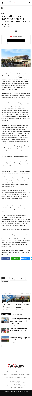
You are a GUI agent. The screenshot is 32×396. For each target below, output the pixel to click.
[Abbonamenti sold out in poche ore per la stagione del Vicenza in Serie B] (5, 339)
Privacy (25, 393)
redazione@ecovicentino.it (19, 385)
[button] (30, 3)
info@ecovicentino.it (18, 387)
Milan (3, 279)
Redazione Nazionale (8, 26)
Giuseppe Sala (22, 278)
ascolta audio (9, 40)
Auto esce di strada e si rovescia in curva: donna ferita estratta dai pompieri (22, 305)
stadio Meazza (5, 281)
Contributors (25, 391)
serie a (16, 279)
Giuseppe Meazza (13, 278)
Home (2, 11)
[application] (16, 40)
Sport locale (4, 340)
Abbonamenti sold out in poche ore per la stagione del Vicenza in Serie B (20, 338)
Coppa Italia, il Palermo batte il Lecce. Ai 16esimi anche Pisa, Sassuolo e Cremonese (18, 330)
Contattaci (8, 393)
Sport (7, 11)
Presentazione (6, 391)
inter (28, 278)
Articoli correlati (6, 314)
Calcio (7, 278)
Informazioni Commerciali (16, 393)
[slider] (22, 40)
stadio (25, 279)
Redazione (18, 391)
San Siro (12, 279)
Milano (7, 279)
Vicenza (3, 300)
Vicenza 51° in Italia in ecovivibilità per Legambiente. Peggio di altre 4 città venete (8, 305)
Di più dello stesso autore (17, 314)
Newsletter (12, 391)
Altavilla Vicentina (20, 300)
